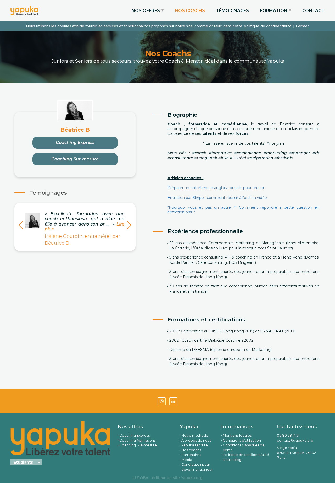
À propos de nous (196, 440)
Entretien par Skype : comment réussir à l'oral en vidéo (217, 197)
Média (186, 460)
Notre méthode (194, 435)
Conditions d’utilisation (242, 440)
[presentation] (20, 226)
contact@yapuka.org (295, 440)
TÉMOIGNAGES (232, 10)
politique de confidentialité (268, 26)
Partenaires (191, 455)
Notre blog (232, 460)
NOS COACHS (190, 10)
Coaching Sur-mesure (75, 159)
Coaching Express (75, 142)
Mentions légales (237, 435)
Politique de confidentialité (246, 455)
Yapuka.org (192, 477)
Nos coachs (191, 450)
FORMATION (273, 10)
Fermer (302, 26)
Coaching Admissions (137, 440)
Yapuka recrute (194, 445)
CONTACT (313, 10)
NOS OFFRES (146, 10)
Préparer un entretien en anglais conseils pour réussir (216, 187)
